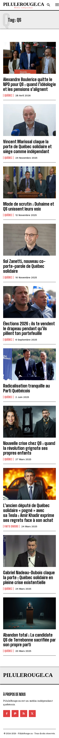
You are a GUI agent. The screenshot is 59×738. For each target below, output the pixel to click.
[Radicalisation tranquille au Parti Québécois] (29, 364)
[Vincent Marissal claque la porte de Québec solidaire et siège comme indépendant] (29, 120)
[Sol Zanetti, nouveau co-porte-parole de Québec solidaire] (29, 240)
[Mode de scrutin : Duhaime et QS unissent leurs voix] (29, 182)
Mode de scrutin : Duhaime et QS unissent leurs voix (28, 206)
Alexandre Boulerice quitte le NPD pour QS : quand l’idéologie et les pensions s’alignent (29, 84)
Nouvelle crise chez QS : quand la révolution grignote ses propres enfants (29, 448)
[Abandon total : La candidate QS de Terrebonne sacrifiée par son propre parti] (29, 613)
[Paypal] (15, 713)
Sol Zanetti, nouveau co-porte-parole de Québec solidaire (24, 266)
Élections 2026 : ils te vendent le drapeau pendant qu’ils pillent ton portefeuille (29, 328)
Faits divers (11, 526)
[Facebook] (6, 713)
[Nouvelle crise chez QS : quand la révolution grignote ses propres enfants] (29, 422)
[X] (32, 713)
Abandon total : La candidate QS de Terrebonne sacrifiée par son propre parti (29, 639)
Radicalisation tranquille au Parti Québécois (26, 388)
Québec (8, 95)
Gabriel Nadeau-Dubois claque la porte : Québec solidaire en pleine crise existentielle (29, 577)
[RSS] (23, 713)
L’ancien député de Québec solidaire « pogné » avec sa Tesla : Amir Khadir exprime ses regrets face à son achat (28, 513)
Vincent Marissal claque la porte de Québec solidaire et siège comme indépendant (27, 146)
